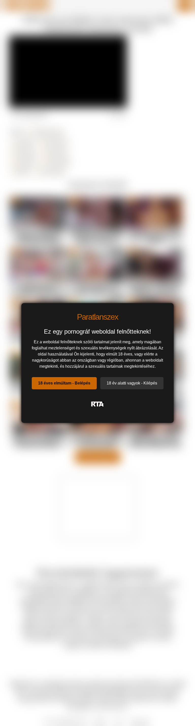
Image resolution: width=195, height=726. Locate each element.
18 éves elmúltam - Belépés (64, 383)
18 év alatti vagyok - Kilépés (132, 383)
